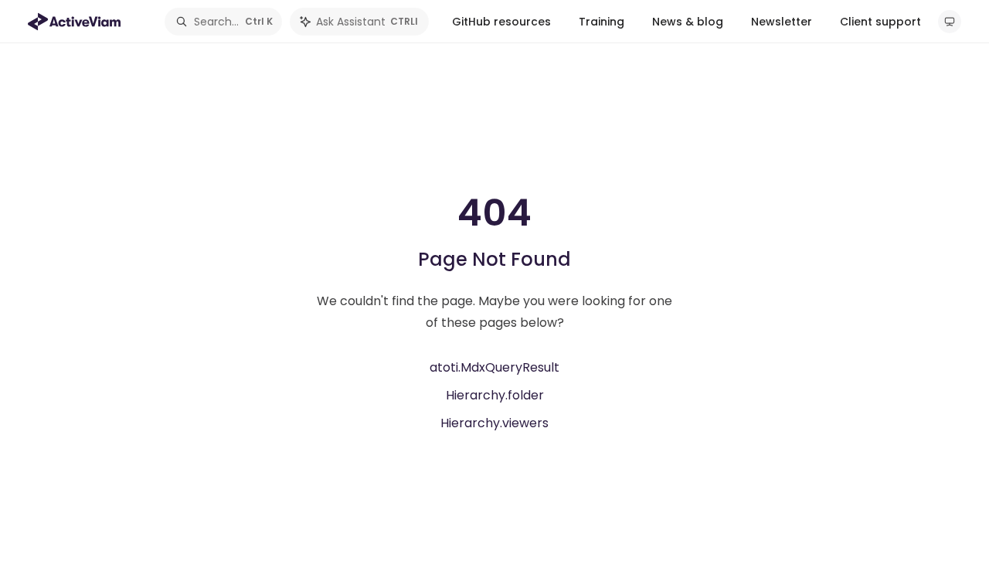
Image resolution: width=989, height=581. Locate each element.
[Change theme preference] (949, 21)
